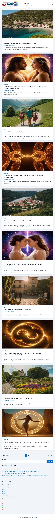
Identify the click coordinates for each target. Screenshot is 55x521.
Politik (3, 489)
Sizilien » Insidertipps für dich (9, 478)
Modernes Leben (6, 487)
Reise (5, 40)
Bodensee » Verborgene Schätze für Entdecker (18, 398)
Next (50, 455)
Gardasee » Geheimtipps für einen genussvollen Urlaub (20, 43)
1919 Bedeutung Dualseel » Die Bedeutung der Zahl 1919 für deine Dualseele (26, 442)
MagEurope (24, 3)
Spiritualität (6, 84)
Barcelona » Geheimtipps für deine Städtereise (18, 309)
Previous (5, 455)
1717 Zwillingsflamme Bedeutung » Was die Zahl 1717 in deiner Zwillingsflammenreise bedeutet (22, 354)
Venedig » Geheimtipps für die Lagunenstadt (12, 469)
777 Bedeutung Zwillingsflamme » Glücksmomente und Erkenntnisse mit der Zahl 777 (21, 471)
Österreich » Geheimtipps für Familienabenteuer (18, 132)
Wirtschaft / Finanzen (7, 496)
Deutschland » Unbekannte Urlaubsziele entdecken (19, 220)
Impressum (34, 517)
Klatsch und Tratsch (6, 484)
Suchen (4, 459)
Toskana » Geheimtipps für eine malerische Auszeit (13, 473)
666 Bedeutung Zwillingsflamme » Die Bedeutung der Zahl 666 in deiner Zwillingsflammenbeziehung (25, 475)
